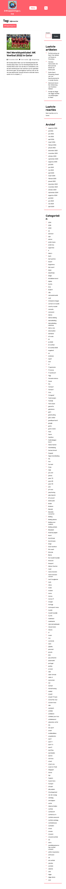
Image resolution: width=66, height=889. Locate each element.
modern (50, 590)
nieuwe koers (52, 627)
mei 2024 (51, 204)
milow (50, 585)
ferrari (50, 381)
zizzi (49, 880)
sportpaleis (51, 753)
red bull (50, 686)
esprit (50, 359)
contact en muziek (53, 304)
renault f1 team (52, 697)
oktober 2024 (52, 190)
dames (50, 315)
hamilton (51, 437)
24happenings (35, 59)
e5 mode (50, 336)
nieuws (50, 630)
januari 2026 (52, 148)
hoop (49, 467)
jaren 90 (50, 484)
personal (50, 649)
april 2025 (51, 173)
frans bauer (51, 403)
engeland (51, 350)
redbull (50, 691)
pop (49, 655)
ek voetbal (51, 345)
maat (49, 569)
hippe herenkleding (53, 456)
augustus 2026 (52, 128)
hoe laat (50, 464)
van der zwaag (52, 795)
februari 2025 (52, 178)
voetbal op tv (52, 814)
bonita (50, 284)
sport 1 (50, 742)
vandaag (50, 798)
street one (51, 764)
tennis (50, 772)
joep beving (51, 492)
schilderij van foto (53, 716)
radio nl (50, 677)
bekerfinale (51, 273)
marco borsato (52, 572)
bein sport (51, 267)
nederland (51, 618)
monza (50, 596)
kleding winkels (52, 527)
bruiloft (50, 289)
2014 (49, 222)
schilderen (51, 714)
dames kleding (52, 317)
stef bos (50, 758)
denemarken (52, 331)
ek (49, 339)
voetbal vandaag (53, 820)
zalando (50, 869)
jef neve (50, 489)
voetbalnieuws (52, 823)
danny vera (51, 328)
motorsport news (53, 607)
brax (49, 287)
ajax (49, 236)
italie (49, 470)
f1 (48, 364)
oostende (51, 641)
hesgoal (50, 453)
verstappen (51, 800)
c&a (49, 292)
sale (49, 705)
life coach (51, 549)
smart (50, 730)
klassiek (50, 509)
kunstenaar (51, 538)
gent (49, 412)
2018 (49, 225)
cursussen (51, 312)
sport (50, 739)
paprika (50, 646)
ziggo (50, 874)
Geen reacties (24, 59)
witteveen (51, 855)
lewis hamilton (52, 546)
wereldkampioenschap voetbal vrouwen (53, 847)
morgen (50, 602)
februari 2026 (52, 145)
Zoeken (48, 33)
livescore (50, 560)
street (50, 761)
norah (50, 635)
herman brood (52, 450)
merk (49, 582)
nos (49, 638)
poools (50, 652)
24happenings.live (10, 26)
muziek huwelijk (52, 613)
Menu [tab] (33, 8)
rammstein (51, 680)
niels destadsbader (54, 624)
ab (49, 231)
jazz (49, 487)
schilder (50, 711)
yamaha (50, 863)
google (50, 423)
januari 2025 (52, 181)
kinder (50, 503)
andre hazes (52, 242)
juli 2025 (50, 164)
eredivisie (51, 356)
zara (49, 871)
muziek (50, 610)
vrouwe (50, 831)
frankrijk (50, 401)
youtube (50, 866)
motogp (50, 604)
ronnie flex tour (52, 700)
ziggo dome (51, 877)
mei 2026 (51, 136)
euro (49, 361)
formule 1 (51, 389)
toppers (50, 778)
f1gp (49, 375)
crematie (50, 309)
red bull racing (52, 688)
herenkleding (52, 447)
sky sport (51, 728)
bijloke (50, 281)
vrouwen (50, 834)
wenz (49, 842)
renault (50, 694)
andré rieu (51, 245)
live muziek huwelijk (54, 558)
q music (50, 669)
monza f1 (51, 599)
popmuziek (51, 660)
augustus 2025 (52, 162)
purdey (50, 666)
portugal (50, 663)
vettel (50, 803)
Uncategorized (52, 792)
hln (49, 459)
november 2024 (53, 187)
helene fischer (52, 445)
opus (49, 644)
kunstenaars (52, 541)
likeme (50, 555)
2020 (49, 228)
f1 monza (51, 370)
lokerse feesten (52, 566)
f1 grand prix (52, 367)
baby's (50, 253)
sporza (50, 756)
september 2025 (53, 159)
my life (50, 616)
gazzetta (51, 406)
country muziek (52, 306)
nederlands (51, 621)
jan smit (50, 473)
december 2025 (53, 150)
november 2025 (53, 153)
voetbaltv (51, 826)
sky (49, 725)
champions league (53, 301)
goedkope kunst (53, 420)
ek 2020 (50, 342)
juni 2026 (51, 134)
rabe (49, 672)
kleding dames (52, 519)
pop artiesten (52, 658)
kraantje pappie (52, 532)
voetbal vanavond (53, 817)
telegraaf (51, 770)
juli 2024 (50, 198)
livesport (50, 563)
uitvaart (50, 786)
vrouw (50, 828)
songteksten (52, 736)
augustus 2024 (52, 195)
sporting (50, 750)
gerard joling (52, 415)
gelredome (51, 409)
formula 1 (51, 387)
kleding (50, 516)
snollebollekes (52, 733)
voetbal (50, 809)
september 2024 (53, 192)
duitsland (51, 333)
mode (50, 588)
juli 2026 (50, 131)
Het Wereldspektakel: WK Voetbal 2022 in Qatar (21, 54)
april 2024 (51, 206)
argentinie (51, 248)
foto (49, 392)
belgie (50, 276)
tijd (49, 775)
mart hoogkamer (53, 579)
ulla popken (51, 789)
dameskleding (52, 320)
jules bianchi (52, 495)
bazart (50, 261)
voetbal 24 (51, 812)
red (49, 683)
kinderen (50, 506)
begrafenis (51, 264)
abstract (50, 233)
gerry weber (51, 417)
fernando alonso (53, 378)
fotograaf (51, 395)
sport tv (50, 744)
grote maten (52, 429)
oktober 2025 (52, 156)
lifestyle (50, 552)
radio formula (52, 674)
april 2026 (51, 139)
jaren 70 (50, 478)
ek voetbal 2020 (53, 347)
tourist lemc (51, 781)
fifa (49, 384)
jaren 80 (50, 481)
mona (50, 593)
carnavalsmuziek (53, 295)
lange (49, 544)
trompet (50, 784)
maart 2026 (51, 142)
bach (49, 256)
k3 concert (51, 498)
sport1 (50, 747)
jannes (50, 475)
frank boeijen (52, 398)
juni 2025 (51, 167)
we (49, 840)
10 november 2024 (13, 59)
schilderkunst (52, 719)
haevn (50, 434)
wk (49, 857)
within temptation (53, 852)
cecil (49, 298)
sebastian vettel (53, 722)
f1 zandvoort (52, 373)
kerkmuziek (51, 501)
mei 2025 (51, 170)
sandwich (51, 708)
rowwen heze (52, 702)
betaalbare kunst (53, 278)
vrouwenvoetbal (53, 837)
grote (50, 426)
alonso (50, 239)
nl (48, 632)
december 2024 (53, 184)
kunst (50, 535)
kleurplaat (51, 530)
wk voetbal (51, 860)
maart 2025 (51, 176)
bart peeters (52, 259)
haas (49, 431)
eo (49, 353)
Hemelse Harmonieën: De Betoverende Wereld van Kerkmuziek (53, 65)
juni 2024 (51, 201)
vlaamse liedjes (52, 806)
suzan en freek (52, 767)
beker (49, 270)
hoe (49, 461)
